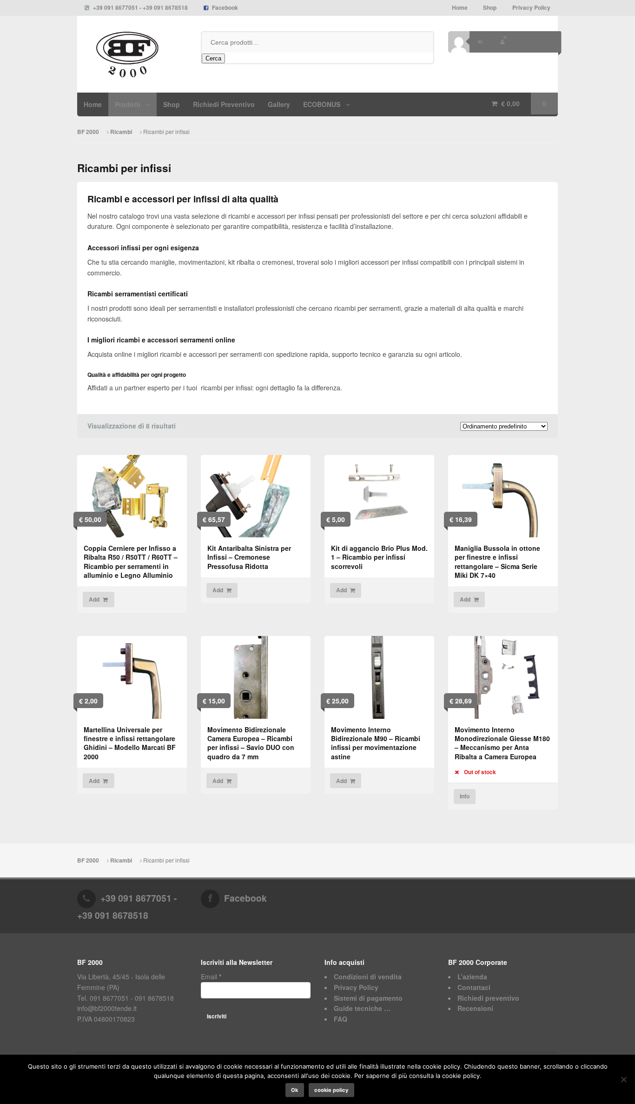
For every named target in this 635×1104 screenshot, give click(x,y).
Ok (294, 1090)
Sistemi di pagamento (368, 998)
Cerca (213, 58)
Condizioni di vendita (368, 976)
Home (460, 8)
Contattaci (473, 987)
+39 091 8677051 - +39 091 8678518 (140, 8)
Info (465, 796)
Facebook (225, 8)
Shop (489, 8)
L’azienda (472, 976)
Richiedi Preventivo (224, 104)
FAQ (340, 1019)
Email (211, 976)
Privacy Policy (531, 8)
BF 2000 (88, 132)
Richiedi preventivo (488, 998)
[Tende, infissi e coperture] (132, 54)
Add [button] (94, 599)
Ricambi (121, 132)
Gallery (279, 104)
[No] (623, 1079)
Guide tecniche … (362, 1008)
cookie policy (331, 1090)
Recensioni (475, 1008)
